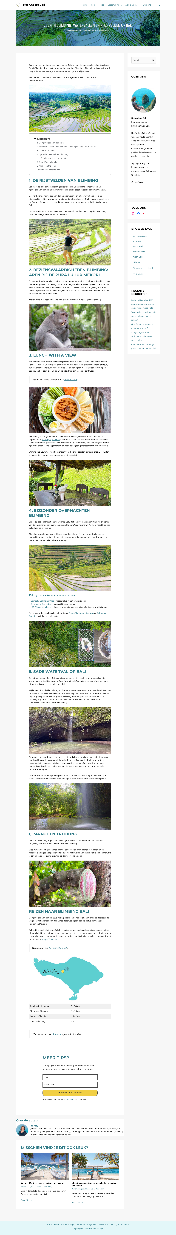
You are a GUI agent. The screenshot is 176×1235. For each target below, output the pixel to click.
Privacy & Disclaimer (120, 1224)
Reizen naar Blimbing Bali (48, 169)
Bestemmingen (74, 30)
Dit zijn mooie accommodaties (54, 158)
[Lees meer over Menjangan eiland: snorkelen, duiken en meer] (95, 1166)
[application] (138, 5)
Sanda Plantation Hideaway (81, 613)
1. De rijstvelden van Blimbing (50, 142)
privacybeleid (69, 1099)
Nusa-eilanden (139, 251)
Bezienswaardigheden (87, 1224)
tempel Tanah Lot (49, 939)
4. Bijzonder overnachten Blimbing (52, 154)
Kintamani (137, 241)
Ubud (150, 268)
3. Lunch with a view (46, 150)
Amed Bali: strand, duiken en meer (43, 1183)
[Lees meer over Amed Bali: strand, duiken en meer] (45, 1166)
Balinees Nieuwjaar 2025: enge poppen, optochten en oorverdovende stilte (142, 304)
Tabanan (57, 1034)
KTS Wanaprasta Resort (41, 607)
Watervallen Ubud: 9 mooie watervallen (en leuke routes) (143, 316)
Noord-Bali (89, 1189)
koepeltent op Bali (58, 947)
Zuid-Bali (138, 274)
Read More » (26, 1200)
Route (56, 1224)
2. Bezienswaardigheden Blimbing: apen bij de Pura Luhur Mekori (66, 146)
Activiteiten (104, 1224)
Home (49, 1224)
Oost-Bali (38, 1186)
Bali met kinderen (140, 236)
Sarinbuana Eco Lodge (41, 604)
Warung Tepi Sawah (51, 439)
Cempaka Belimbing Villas (42, 601)
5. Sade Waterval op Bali (47, 162)
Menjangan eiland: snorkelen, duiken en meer (95, 1184)
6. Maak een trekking (46, 166)
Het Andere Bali (34, 4)
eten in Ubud (70, 379)
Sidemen (137, 262)
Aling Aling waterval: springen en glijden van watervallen (142, 336)
